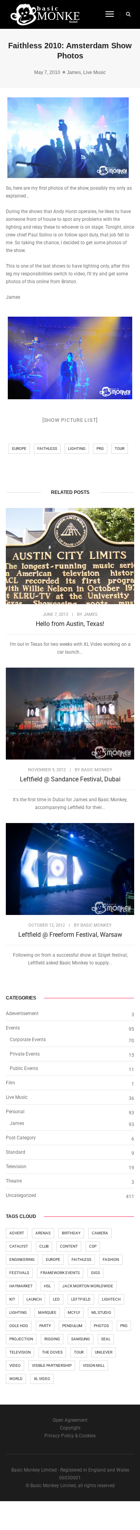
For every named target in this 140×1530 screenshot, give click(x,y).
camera (100, 1233)
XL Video (42, 1379)
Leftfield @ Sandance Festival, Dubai (70, 779)
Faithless (47, 448)
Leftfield (81, 1299)
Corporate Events (28, 1039)
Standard (15, 1152)
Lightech (111, 1299)
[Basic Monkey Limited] (44, 14)
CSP (92, 1246)
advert (16, 1233)
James (74, 72)
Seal (105, 1339)
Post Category (21, 1137)
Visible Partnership (52, 1365)
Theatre (14, 1181)
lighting (77, 448)
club (44, 1246)
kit (12, 1299)
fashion (111, 1259)
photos (101, 1326)
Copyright (70, 1428)
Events (13, 1028)
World (16, 1379)
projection (21, 1339)
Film (10, 1083)
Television (16, 1166)
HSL (47, 1286)
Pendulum (72, 1326)
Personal (15, 1111)
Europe (19, 448)
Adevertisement (22, 1013)
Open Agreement (70, 1420)
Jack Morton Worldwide (87, 1286)
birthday (71, 1233)
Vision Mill (94, 1365)
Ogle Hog (18, 1326)
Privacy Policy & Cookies (70, 1435)
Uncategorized (21, 1195)
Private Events (25, 1054)
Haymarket (21, 1286)
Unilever (103, 1352)
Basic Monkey (96, 769)
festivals (19, 1273)
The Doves (52, 1352)
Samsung (80, 1339)
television (20, 1352)
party (45, 1326)
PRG (100, 448)
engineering (22, 1259)
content (69, 1246)
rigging (52, 1339)
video (15, 1365)
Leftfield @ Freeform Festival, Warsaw (70, 934)
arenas (43, 1233)
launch (34, 1299)
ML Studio (101, 1312)
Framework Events (60, 1273)
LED (56, 1299)
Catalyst (18, 1246)
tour (119, 448)
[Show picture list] (70, 420)
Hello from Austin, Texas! (70, 624)
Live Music (94, 72)
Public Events (24, 1068)
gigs (95, 1273)
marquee (47, 1312)
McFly (74, 1312)
